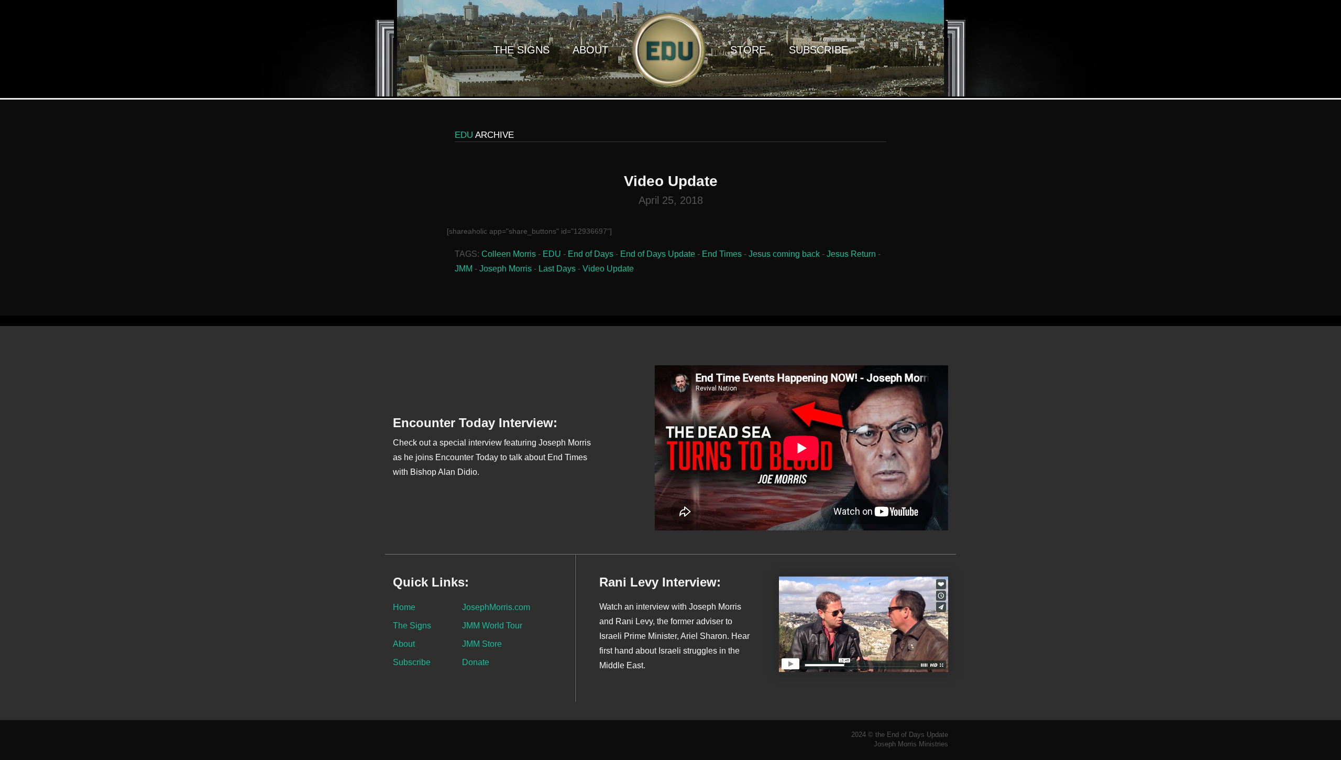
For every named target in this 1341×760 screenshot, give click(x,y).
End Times (722, 253)
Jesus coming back (784, 253)
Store (748, 50)
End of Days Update (657, 253)
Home (404, 607)
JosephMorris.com (496, 607)
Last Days (557, 268)
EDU (552, 253)
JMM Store (482, 643)
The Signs (521, 50)
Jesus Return (851, 253)
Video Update (608, 268)
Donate (475, 662)
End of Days (590, 253)
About (590, 50)
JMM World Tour (492, 625)
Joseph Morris (505, 268)
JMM (463, 268)
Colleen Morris (508, 253)
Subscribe (818, 50)
